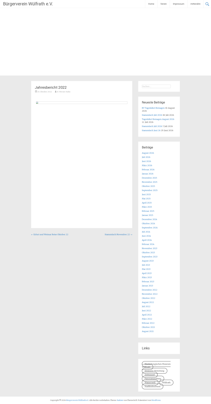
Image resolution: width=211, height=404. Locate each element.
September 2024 (150, 227)
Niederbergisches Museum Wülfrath (156, 365)
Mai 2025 (146, 198)
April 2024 (147, 240)
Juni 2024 (146, 236)
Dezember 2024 (149, 219)
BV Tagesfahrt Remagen (153, 108)
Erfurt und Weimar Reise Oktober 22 (49, 234)
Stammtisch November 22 (118, 234)
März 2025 (147, 207)
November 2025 (149, 182)
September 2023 (149, 256)
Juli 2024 (146, 232)
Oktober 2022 (148, 298)
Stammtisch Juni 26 (151, 130)
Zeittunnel (150, 375)
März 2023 (147, 277)
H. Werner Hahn (63, 92)
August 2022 (148, 302)
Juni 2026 (146, 161)
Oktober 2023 (148, 252)
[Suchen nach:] (156, 86)
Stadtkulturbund (152, 386)
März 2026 (147, 165)
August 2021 (148, 331)
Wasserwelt (150, 382)
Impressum (178, 4)
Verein (163, 4)
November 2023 (149, 248)
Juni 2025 (146, 194)
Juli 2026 (146, 157)
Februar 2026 (148, 169)
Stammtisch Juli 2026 (152, 115)
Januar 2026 (147, 173)
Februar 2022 (148, 323)
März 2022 (147, 319)
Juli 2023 (146, 265)
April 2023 (147, 273)
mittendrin (195, 4)
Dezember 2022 (149, 290)
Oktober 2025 (148, 186)
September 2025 (150, 190)
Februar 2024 (148, 244)
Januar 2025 (147, 215)
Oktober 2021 (148, 327)
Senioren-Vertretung (154, 371)
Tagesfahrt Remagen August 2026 (158, 119)
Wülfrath (166, 382)
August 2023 (148, 261)
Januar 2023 (147, 285)
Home (151, 4)
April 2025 (147, 203)
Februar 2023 (148, 281)
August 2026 (148, 153)
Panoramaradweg (153, 378)
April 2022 (147, 314)
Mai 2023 (146, 269)
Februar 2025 (148, 211)
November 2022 (150, 294)
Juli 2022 (146, 306)
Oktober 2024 (148, 223)
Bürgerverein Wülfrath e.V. (28, 3)
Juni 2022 (146, 310)
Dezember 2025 (149, 178)
